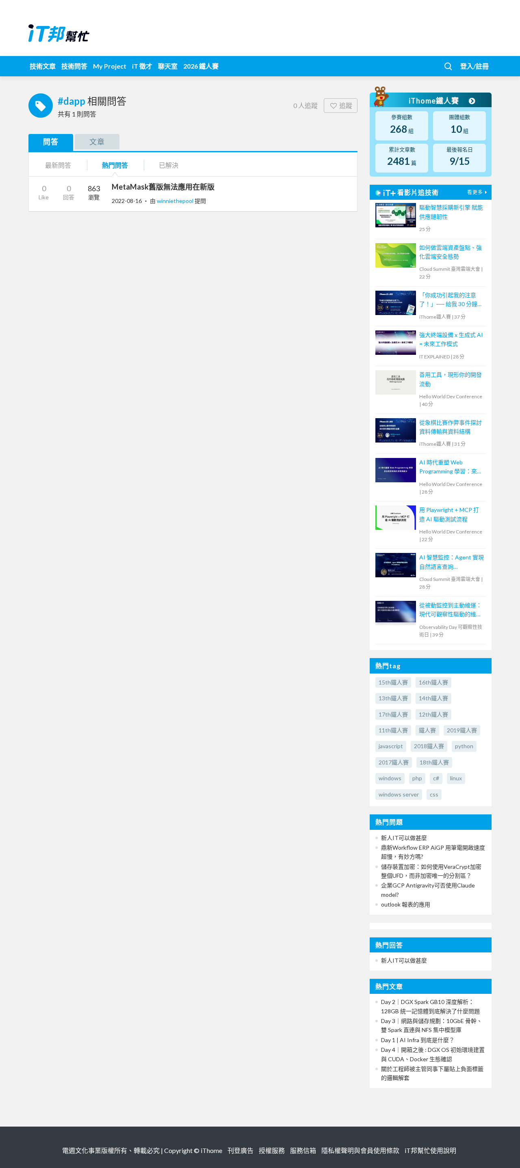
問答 (50, 141)
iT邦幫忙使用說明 (430, 1150)
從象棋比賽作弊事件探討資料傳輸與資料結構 (450, 427)
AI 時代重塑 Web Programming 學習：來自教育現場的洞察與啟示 (451, 467)
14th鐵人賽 (433, 698)
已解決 (168, 165)
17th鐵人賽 (393, 714)
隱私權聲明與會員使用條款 (360, 1150)
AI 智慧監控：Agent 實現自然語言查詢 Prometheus (451, 562)
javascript (391, 746)
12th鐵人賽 (433, 714)
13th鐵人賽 (393, 698)
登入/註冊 (474, 66)
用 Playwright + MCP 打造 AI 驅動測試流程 (449, 514)
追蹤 (345, 105)
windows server (399, 794)
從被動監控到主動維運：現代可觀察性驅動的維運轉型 (450, 610)
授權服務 (272, 1150)
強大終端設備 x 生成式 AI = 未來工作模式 (451, 339)
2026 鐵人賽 (201, 66)
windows (390, 778)
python (464, 746)
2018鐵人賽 (429, 746)
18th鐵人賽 (434, 762)
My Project (109, 66)
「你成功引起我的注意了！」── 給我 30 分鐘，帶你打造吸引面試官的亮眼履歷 (451, 300)
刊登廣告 (241, 1150)
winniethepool (176, 200)
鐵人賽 (427, 730)
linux (456, 778)
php (417, 778)
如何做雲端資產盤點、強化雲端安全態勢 (450, 252)
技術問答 (74, 66)
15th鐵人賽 (393, 682)
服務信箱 (303, 1150)
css (434, 794)
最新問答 (58, 165)
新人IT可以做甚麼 (404, 837)
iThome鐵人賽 (435, 100)
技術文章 (43, 66)
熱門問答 (115, 165)
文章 (97, 141)
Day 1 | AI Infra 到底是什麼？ (418, 1039)
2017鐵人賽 (394, 762)
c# (436, 778)
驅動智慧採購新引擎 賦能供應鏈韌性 (451, 212)
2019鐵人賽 (462, 730)
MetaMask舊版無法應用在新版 (163, 186)
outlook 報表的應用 (405, 904)
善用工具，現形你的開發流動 (450, 379)
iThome (211, 1150)
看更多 (475, 192)
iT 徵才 (142, 66)
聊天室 (168, 66)
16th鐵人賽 (433, 682)
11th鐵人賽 (393, 730)
